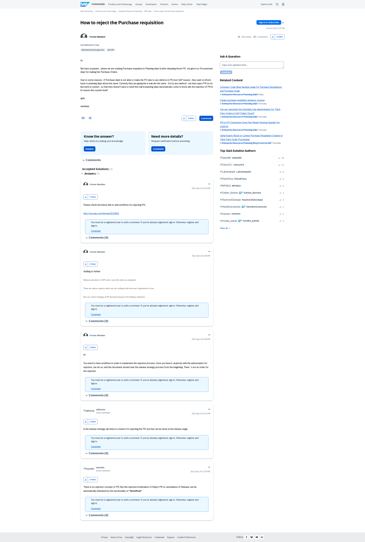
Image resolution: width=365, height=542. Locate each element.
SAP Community (86, 11)
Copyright (129, 537)
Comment (206, 118)
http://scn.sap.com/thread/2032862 (101, 213)
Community (98, 4)
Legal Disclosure (144, 537)
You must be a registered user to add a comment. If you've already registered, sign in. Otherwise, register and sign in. (145, 224)
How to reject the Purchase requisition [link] (169, 11)
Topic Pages (201, 4)
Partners (164, 4)
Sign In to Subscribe (269, 22)
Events (175, 4)
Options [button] (283, 23)
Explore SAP (266, 4)
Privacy (104, 537)
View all (224, 228)
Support (171, 537)
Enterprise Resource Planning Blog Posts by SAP (247, 143)
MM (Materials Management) (93, 50)
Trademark (159, 537)
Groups (138, 4)
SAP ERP (111, 50)
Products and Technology (120, 4)
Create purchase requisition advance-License (242, 100)
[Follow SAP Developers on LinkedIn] (262, 537)
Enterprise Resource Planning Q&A (239, 94)
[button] (272, 36)
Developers (151, 4)
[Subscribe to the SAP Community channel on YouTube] (257, 537)
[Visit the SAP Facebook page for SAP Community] (246, 537)
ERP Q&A (147, 11)
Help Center (187, 4)
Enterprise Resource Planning (130, 11)
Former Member (98, 37)
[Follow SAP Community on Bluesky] (252, 537)
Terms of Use (116, 537)
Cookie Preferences (186, 537)
